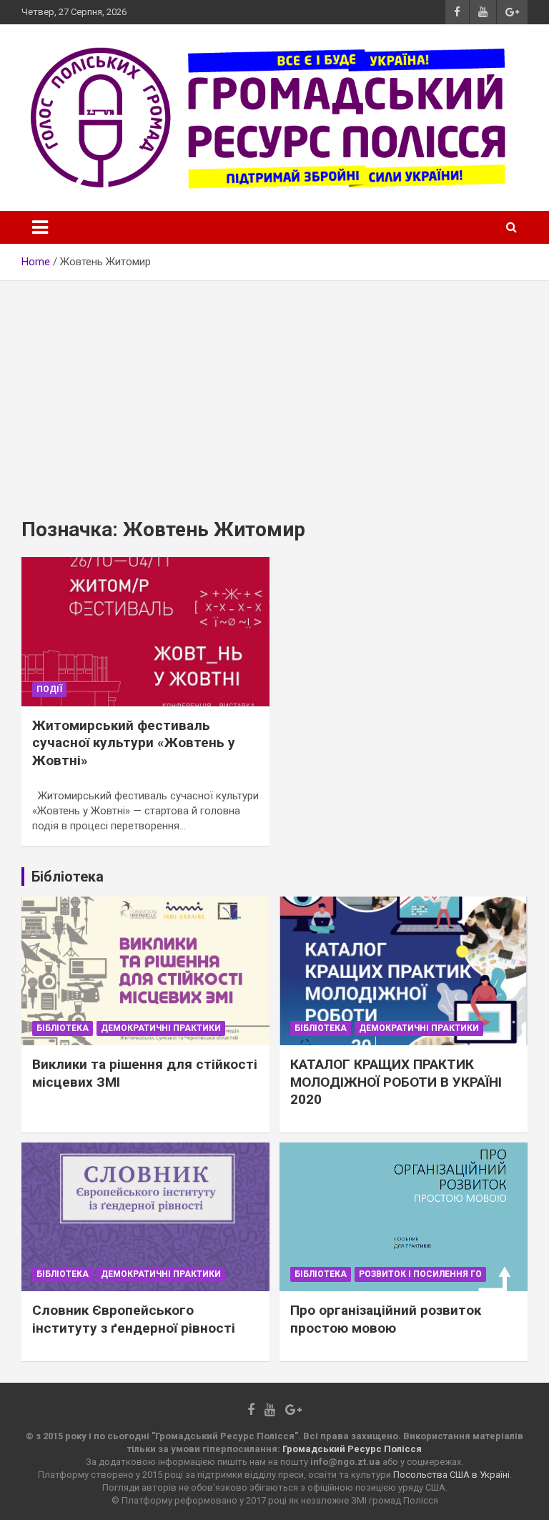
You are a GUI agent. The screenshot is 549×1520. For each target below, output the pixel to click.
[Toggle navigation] (40, 227)
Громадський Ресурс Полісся (352, 1448)
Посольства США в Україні (451, 1474)
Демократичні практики (161, 1028)
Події (49, 689)
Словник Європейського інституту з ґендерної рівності (133, 1319)
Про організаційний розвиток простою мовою (385, 1319)
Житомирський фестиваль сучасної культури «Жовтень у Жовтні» (133, 743)
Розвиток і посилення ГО (420, 1274)
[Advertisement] (274, 388)
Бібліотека (62, 1028)
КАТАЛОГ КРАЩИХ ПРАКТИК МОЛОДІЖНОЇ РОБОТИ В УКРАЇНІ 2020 (396, 1081)
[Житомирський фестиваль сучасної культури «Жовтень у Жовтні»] (145, 631)
